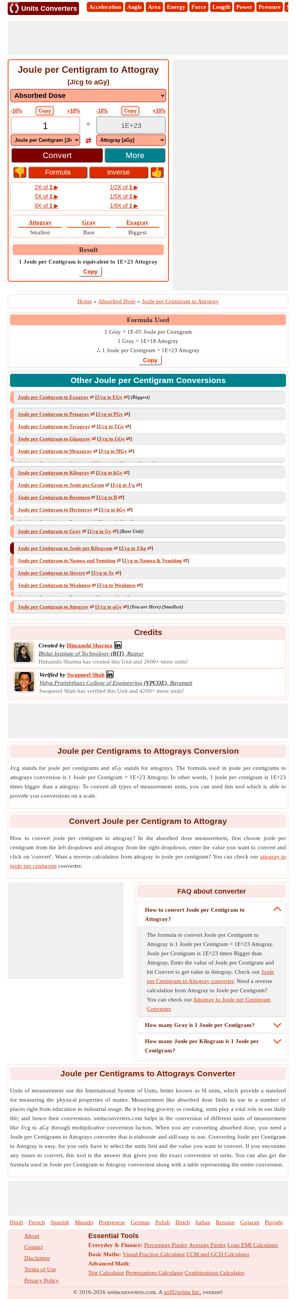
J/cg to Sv (103, 573)
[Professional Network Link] (118, 645)
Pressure (270, 7)
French (37, 1222)
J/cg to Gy (100, 531)
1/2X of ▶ (124, 187)
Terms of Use (40, 1269)
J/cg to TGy (111, 426)
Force (199, 7)
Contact (33, 1247)
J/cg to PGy (110, 414)
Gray (89, 222)
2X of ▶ (47, 187)
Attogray (40, 222)
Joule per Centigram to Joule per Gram (61, 485)
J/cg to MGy (113, 451)
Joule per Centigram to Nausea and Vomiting (67, 560)
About (31, 1236)
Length (221, 7)
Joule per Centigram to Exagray (53, 397)
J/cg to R (107, 497)
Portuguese (112, 1222)
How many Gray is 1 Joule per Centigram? (200, 1025)
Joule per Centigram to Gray (49, 531)
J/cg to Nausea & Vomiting (153, 560)
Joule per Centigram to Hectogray (55, 510)
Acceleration (105, 7)
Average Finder (207, 1245)
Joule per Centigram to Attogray (53, 607)
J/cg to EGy (110, 397)
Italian (202, 1222)
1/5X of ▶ (124, 196)
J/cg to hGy (113, 510)
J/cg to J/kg (133, 548)
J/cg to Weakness (117, 585)
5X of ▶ (47, 196)
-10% (16, 111)
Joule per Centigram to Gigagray (54, 439)
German (140, 1222)
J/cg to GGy (112, 439)
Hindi (16, 1222)
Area (154, 7)
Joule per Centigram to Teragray (54, 426)
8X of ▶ (47, 205)
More (135, 155)
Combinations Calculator (214, 1273)
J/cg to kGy (110, 473)
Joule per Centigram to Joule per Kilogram (65, 548)
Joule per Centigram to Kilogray (53, 473)
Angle (134, 7)
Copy (45, 111)
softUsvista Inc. (182, 1292)
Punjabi (274, 1222)
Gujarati (249, 1222)
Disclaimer (37, 1258)
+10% (73, 111)
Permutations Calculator (154, 1273)
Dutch (182, 1222)
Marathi (84, 1222)
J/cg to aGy (109, 607)
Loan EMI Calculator (252, 1245)
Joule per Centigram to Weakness (54, 585)
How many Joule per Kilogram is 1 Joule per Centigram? (202, 1046)
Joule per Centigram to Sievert (51, 573)
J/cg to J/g (123, 485)
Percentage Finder (165, 1245)
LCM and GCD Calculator (218, 1254)
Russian (225, 1222)
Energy (176, 7)
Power (244, 7)
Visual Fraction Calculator (154, 1254)
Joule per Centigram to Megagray (55, 451)
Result (88, 250)
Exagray (137, 222)
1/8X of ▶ (124, 205)
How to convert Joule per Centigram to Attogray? (195, 914)
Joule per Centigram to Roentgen (54, 497)
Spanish (59, 1222)
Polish (162, 1222)
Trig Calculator (106, 1273)
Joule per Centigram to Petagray (53, 414)
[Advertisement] (148, 38)
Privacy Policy (41, 1280)
